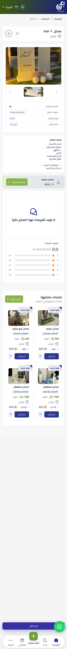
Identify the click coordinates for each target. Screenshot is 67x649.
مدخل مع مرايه (20, 329)
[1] (33, 92)
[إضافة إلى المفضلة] (17, 34)
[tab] (33, 92)
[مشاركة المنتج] (9, 34)
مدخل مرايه (52, 329)
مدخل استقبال (51, 387)
